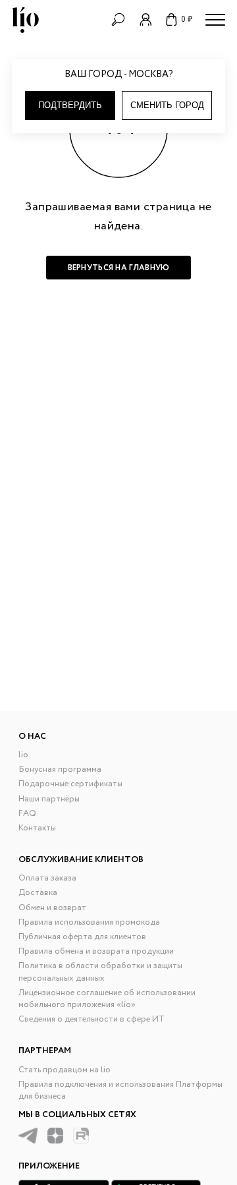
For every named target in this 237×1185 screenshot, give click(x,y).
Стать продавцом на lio (64, 1070)
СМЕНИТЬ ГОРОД (167, 105)
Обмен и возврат (52, 908)
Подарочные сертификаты (70, 784)
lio (23, 755)
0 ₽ (186, 19)
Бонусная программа (59, 769)
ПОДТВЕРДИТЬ (70, 105)
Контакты (37, 828)
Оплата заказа (47, 878)
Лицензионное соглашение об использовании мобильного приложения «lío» (107, 999)
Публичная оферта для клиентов (82, 937)
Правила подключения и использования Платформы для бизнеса (120, 1090)
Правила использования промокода (89, 922)
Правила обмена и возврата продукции (96, 951)
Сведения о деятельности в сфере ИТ (91, 1019)
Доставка (37, 892)
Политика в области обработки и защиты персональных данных (100, 972)
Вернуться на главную (119, 268)
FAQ (27, 813)
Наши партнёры (49, 799)
